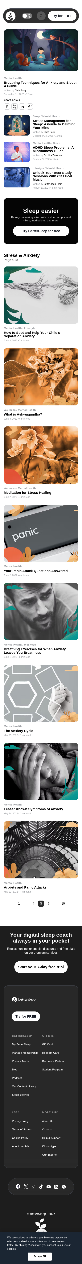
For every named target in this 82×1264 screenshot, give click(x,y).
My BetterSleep (21, 1044)
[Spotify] (64, 1186)
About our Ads (20, 1146)
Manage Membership (25, 1052)
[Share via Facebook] (7, 106)
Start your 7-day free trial (41, 967)
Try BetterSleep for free (41, 231)
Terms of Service (22, 1129)
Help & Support (51, 1137)
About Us (47, 1121)
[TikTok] (41, 1186)
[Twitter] (25, 1186)
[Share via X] (14, 106)
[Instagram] (33, 1186)
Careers (47, 1129)
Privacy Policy (20, 1121)
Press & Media (21, 1061)
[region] (41, 1248)
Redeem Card (50, 1052)
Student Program (52, 1069)
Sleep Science (20, 1094)
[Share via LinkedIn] (22, 106)
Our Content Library (24, 1086)
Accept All (40, 1256)
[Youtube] (48, 1186)
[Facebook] (18, 1186)
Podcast (17, 1077)
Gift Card (47, 1044)
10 (63, 903)
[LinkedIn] (56, 1186)
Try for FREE (62, 16)
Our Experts (49, 1154)
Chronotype (49, 1146)
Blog (14, 1069)
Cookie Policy (20, 1137)
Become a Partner (53, 1061)
